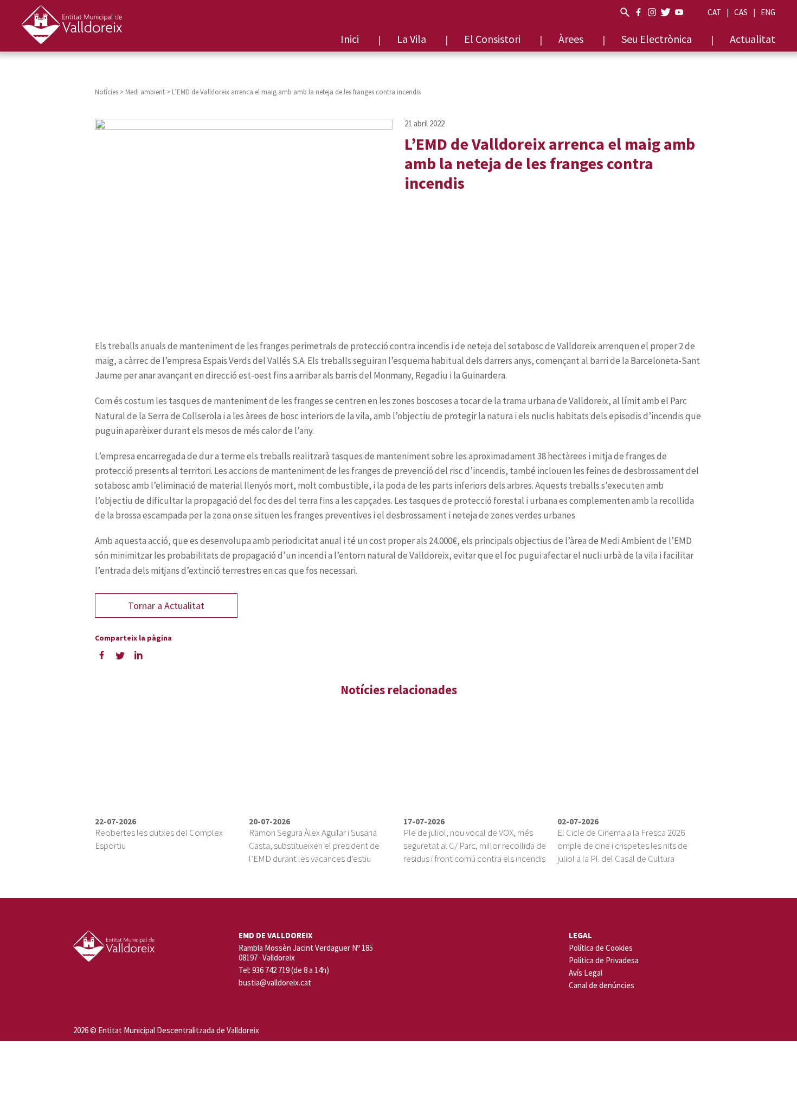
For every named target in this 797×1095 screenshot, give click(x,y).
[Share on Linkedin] (138, 654)
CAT (714, 12)
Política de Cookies (601, 948)
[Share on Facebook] (101, 654)
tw (665, 12)
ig (652, 12)
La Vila (411, 39)
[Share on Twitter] (119, 654)
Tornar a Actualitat (166, 605)
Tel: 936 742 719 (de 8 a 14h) (284, 970)
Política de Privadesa (604, 960)
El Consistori (492, 39)
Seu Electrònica (656, 39)
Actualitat (752, 39)
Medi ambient (145, 92)
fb (638, 12)
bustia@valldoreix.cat (275, 983)
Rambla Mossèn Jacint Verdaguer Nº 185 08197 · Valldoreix (306, 953)
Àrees (570, 39)
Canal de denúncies (601, 985)
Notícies (106, 92)
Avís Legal (585, 973)
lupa (625, 12)
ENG (768, 12)
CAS (741, 12)
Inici (349, 39)
